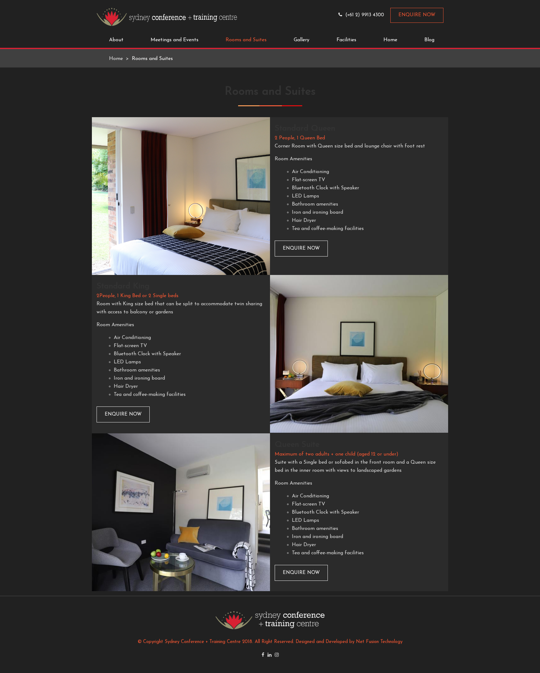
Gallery (301, 39)
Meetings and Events (174, 39)
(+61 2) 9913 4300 (364, 15)
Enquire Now (416, 15)
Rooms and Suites (246, 39)
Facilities (346, 39)
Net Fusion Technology (379, 642)
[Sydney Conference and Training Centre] (167, 16)
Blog (429, 39)
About (116, 39)
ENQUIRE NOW (301, 248)
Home (390, 39)
